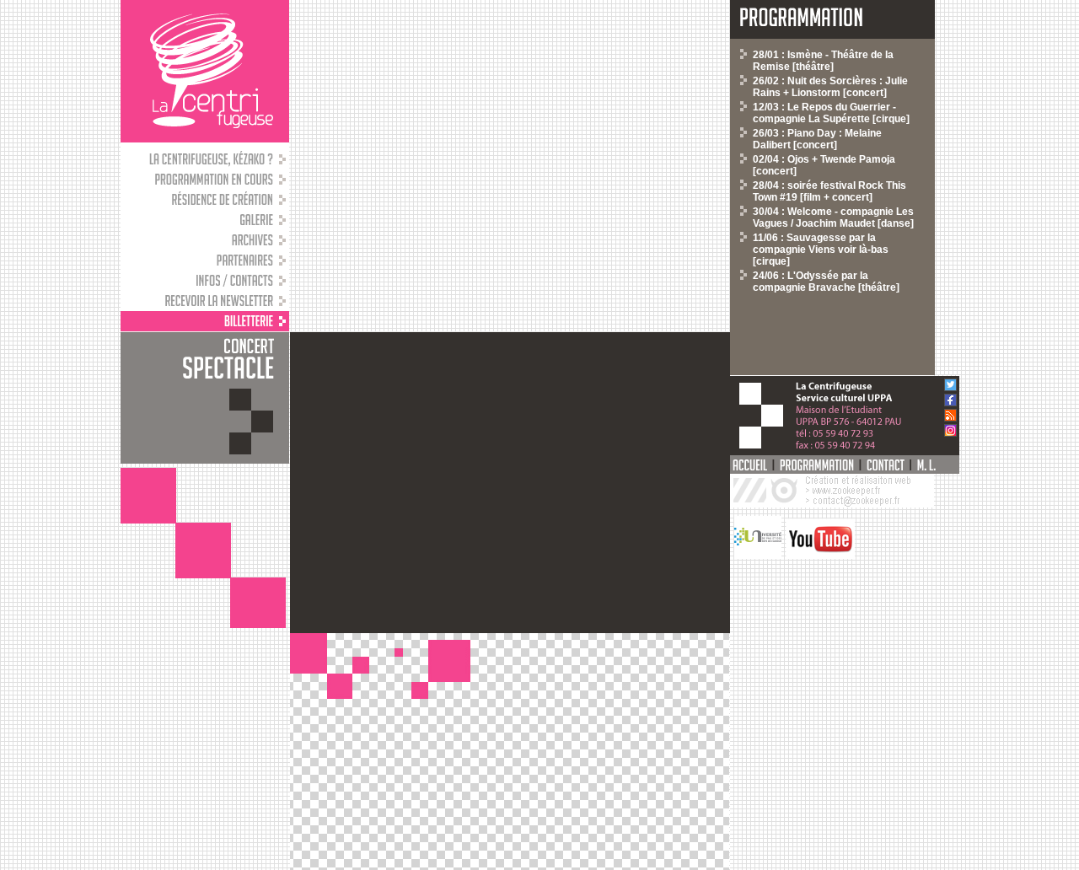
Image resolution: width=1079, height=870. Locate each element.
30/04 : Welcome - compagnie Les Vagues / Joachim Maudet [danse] (833, 217)
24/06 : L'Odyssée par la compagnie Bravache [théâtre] (826, 281)
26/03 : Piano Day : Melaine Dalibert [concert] (817, 139)
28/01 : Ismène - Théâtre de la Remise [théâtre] (823, 60)
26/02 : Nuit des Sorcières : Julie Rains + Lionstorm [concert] (830, 87)
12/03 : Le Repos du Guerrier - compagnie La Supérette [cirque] (831, 113)
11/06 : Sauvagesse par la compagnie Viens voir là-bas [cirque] (820, 249)
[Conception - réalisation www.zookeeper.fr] (832, 504)
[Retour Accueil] (205, 71)
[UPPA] (755, 555)
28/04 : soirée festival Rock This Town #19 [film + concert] (829, 191)
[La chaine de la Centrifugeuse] (818, 555)
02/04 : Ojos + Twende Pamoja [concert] (824, 165)
